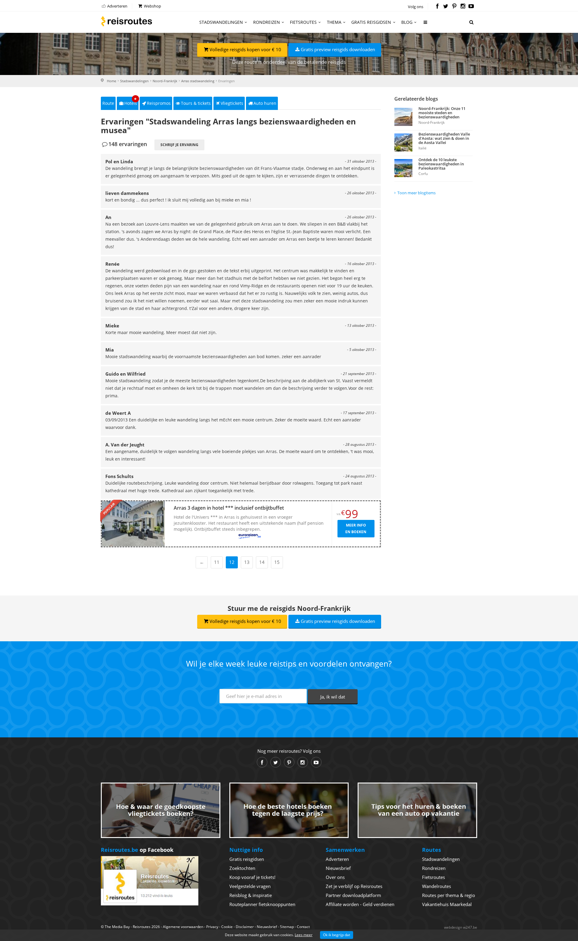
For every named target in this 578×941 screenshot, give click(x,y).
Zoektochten (242, 868)
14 (262, 562)
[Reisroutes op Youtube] (471, 6)
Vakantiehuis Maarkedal (447, 904)
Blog (406, 22)
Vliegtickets (232, 103)
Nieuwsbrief (338, 868)
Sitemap (287, 926)
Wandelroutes (436, 886)
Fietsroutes (303, 22)
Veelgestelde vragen (250, 886)
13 (247, 562)
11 (216, 562)
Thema (334, 22)
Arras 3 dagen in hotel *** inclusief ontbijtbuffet (229, 508)
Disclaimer (245, 926)
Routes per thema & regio (448, 895)
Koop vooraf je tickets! (252, 877)
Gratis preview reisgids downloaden (338, 49)
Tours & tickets (196, 103)
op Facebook (137, 849)
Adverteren (116, 6)
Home (111, 81)
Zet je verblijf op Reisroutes (354, 886)
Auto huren (264, 103)
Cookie (227, 926)
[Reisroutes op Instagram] (463, 6)
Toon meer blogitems (416, 192)
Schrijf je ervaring (179, 144)
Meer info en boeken (355, 528)
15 (277, 562)
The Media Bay (117, 926)
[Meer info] (426, 24)
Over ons (335, 877)
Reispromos (159, 103)
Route (108, 103)
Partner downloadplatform (353, 895)
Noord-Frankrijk (165, 81)
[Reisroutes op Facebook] (437, 6)
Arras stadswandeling (197, 81)
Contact (303, 926)
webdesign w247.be (460, 927)
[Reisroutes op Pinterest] (454, 6)
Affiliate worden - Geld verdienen (360, 904)
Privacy (212, 926)
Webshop (152, 6)
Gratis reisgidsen (371, 22)
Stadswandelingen (221, 22)
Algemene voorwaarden (183, 926)
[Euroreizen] (250, 536)
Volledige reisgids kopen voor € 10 (245, 49)
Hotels (130, 101)
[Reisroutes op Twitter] (445, 6)
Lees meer (303, 934)
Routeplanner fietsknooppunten (262, 904)
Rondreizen (266, 22)
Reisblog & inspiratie (250, 895)
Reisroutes (126, 21)
